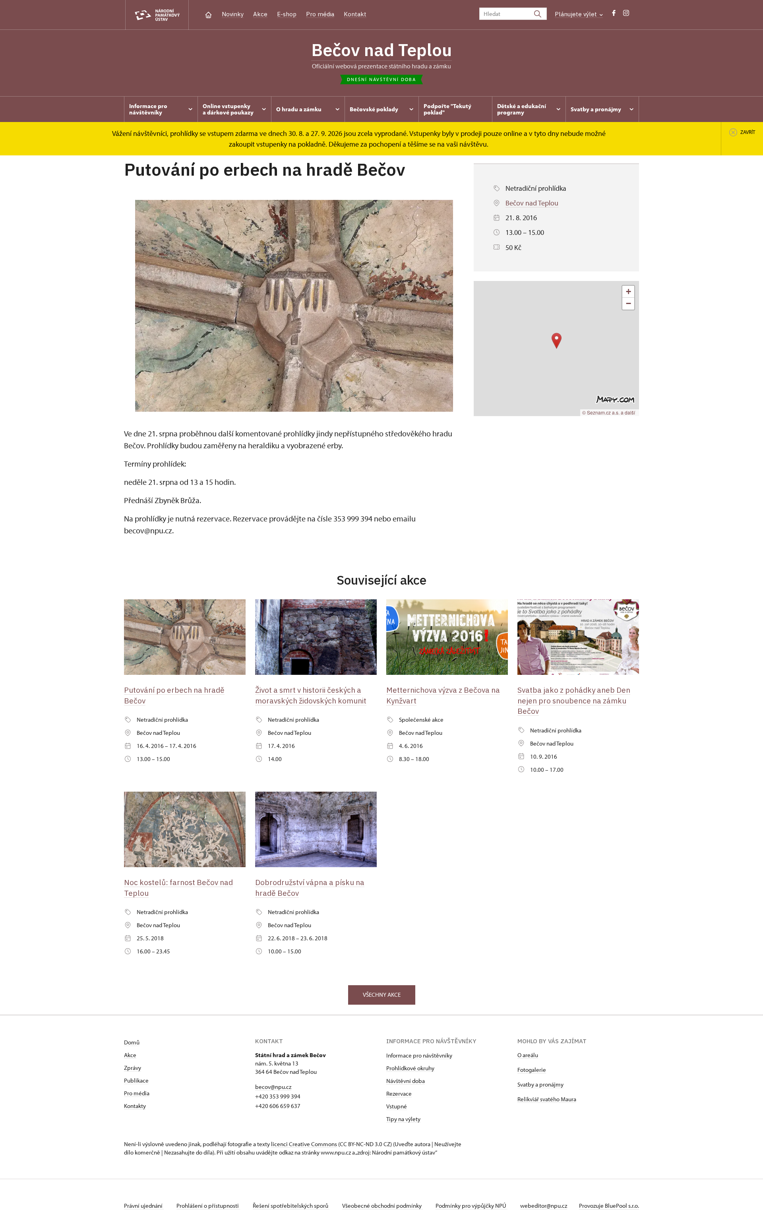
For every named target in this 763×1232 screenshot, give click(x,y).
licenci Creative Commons (304, 1144)
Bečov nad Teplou (381, 50)
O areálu (527, 1055)
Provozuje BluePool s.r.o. (609, 1205)
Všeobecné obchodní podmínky (382, 1205)
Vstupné (396, 1106)
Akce (260, 14)
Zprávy (132, 1067)
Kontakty (135, 1106)
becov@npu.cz (273, 1087)
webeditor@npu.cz (543, 1205)
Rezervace (399, 1093)
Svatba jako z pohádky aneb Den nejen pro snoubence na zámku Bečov (573, 700)
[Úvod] (208, 14)
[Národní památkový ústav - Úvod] (157, 15)
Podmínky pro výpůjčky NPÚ (471, 1205)
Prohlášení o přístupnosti (208, 1205)
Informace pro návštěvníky (419, 1055)
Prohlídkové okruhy (410, 1068)
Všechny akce (382, 994)
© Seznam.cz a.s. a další (608, 412)
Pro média (320, 14)
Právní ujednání (144, 1205)
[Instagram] (626, 15)
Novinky (233, 14)
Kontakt (355, 14)
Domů (131, 1042)
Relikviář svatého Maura (546, 1099)
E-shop (286, 14)
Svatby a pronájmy (540, 1084)
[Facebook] (614, 15)
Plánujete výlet (576, 14)
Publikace (136, 1080)
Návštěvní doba (405, 1081)
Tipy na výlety (403, 1119)
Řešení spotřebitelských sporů (291, 1205)
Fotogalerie (531, 1069)
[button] (557, 341)
